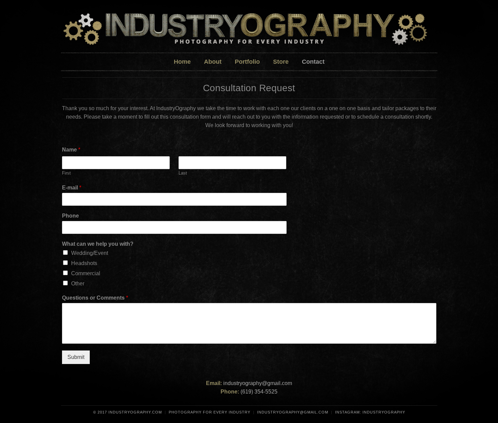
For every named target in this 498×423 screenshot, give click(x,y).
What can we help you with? (97, 244)
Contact (313, 61)
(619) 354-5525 (259, 392)
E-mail (71, 187)
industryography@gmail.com (257, 383)
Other (77, 283)
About (213, 61)
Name (71, 150)
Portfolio (247, 61)
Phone (70, 216)
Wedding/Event (89, 253)
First (66, 173)
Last (183, 173)
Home (182, 61)
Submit (75, 357)
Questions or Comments (95, 298)
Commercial (85, 273)
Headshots (84, 263)
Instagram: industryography (370, 412)
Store (281, 61)
